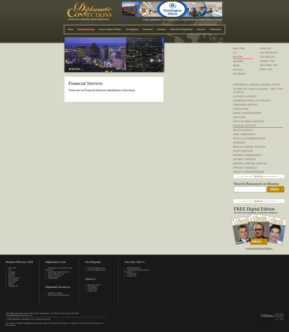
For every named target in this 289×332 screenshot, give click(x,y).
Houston (11, 282)
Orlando (11, 274)
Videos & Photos (54, 276)
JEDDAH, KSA (267, 61)
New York (12, 268)
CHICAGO (238, 69)
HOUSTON (265, 48)
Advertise (161, 29)
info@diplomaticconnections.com (19, 315)
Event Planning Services (248, 121)
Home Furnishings (244, 134)
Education (239, 117)
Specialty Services (245, 168)
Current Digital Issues (96, 268)
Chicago (11, 272)
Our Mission (92, 287)
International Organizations (59, 295)
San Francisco (14, 278)
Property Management (247, 155)
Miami (10, 284)
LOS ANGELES (267, 57)
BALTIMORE (239, 74)
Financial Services (244, 125)
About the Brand (93, 285)
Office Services (243, 151)
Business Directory (86, 29)
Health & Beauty (243, 130)
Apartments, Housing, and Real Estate (256, 85)
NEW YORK (239, 48)
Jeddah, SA (13, 286)
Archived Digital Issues (96, 270)
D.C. (235, 52)
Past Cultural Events (56, 274)
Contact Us (92, 291)
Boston (11, 276)
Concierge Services (245, 105)
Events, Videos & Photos (110, 29)
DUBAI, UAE (266, 69)
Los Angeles (13, 280)
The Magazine (132, 29)
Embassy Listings (55, 293)
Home (70, 29)
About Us (201, 29)
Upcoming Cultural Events (58, 272)
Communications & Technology (252, 100)
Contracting (241, 109)
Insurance (239, 142)
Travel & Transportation (248, 172)
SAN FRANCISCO (269, 52)
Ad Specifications (134, 268)
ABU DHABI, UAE (268, 65)
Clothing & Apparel (245, 96)
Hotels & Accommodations (249, 138)
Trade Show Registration (181, 29)
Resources (148, 29)
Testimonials (215, 29)
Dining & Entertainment (247, 113)
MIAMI (236, 65)
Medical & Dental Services (249, 147)
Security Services (244, 159)
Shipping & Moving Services (250, 163)
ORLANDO (238, 61)
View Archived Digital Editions (258, 248)
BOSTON (237, 57)
